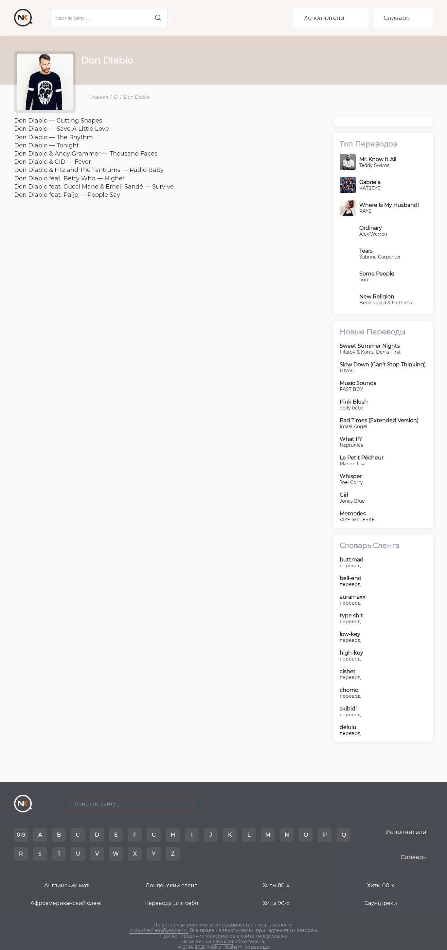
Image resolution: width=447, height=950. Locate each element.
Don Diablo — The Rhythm (53, 137)
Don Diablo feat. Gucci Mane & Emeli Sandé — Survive (94, 186)
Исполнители (323, 18)
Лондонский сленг (171, 885)
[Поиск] (185, 804)
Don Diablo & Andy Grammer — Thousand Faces (85, 153)
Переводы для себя (171, 903)
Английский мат (66, 885)
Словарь (396, 18)
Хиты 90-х (276, 903)
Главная (98, 97)
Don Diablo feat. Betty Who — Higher (69, 178)
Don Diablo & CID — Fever (52, 161)
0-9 (21, 835)
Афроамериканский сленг (66, 903)
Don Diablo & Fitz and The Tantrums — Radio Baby (89, 170)
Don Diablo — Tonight (46, 145)
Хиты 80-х (276, 885)
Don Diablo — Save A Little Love (61, 128)
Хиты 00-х (380, 885)
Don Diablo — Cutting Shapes (58, 120)
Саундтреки (381, 903)
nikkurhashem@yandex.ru (158, 930)
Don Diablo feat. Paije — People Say (67, 194)
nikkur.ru (223, 941)
